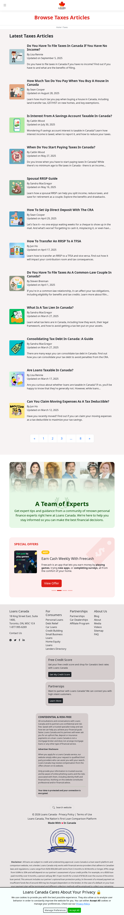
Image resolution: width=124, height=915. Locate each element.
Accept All (74, 910)
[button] (62, 495)
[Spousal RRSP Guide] (16, 187)
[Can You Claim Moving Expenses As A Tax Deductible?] (16, 410)
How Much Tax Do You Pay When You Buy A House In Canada (68, 83)
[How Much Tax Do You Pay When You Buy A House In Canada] (16, 91)
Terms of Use (84, 814)
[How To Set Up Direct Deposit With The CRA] (16, 219)
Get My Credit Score (60, 674)
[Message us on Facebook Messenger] (10, 640)
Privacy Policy (66, 814)
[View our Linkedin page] (24, 640)
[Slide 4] (70, 590)
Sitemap (98, 630)
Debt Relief (52, 623)
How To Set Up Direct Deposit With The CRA (60, 210)
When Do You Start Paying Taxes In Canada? (61, 147)
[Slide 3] (64, 590)
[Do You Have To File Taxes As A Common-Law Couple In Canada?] (16, 283)
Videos (98, 627)
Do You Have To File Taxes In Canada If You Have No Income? (67, 48)
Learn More (55, 700)
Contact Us (15, 633)
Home (58, 27)
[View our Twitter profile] (15, 640)
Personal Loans (54, 619)
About (97, 619)
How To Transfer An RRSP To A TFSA (54, 241)
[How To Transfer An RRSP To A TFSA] (16, 250)
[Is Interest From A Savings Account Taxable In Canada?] (16, 125)
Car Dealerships (79, 619)
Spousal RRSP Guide (42, 178)
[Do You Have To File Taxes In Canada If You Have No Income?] (16, 56)
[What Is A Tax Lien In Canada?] (16, 316)
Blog (96, 616)
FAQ (96, 634)
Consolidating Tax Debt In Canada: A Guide (60, 339)
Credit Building (54, 630)
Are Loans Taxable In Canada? (50, 370)
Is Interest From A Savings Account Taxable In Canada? (69, 116)
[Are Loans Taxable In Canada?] (16, 379)
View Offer (51, 583)
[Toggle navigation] (5, 5)
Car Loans (51, 627)
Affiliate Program (79, 623)
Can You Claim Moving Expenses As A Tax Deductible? (68, 401)
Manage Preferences (55, 910)
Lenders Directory (56, 648)
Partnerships (77, 616)
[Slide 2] (59, 590)
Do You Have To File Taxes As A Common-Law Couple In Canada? (69, 274)
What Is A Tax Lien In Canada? (50, 307)
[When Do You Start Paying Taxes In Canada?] (16, 156)
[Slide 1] (54, 590)
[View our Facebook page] (19, 640)
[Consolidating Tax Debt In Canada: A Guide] (16, 347)
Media (97, 623)
